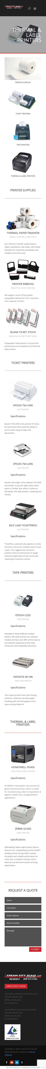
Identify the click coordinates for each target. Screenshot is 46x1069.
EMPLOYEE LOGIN (16, 986)
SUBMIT (35, 949)
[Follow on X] (22, 1062)
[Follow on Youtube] (12, 1062)
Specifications (18, 416)
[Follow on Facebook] (7, 1062)
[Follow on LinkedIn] (17, 1062)
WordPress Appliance (13, 1067)
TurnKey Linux (35, 1067)
